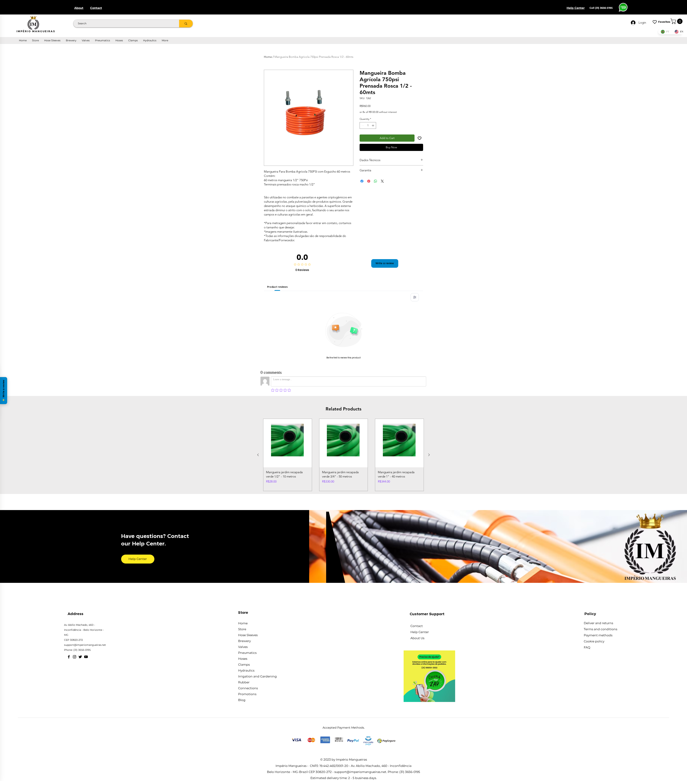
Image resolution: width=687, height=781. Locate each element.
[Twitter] (80, 657)
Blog (241, 700)
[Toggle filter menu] (415, 297)
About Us (417, 638)
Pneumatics (247, 653)
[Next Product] (429, 455)
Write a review (385, 263)
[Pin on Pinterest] (369, 181)
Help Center (420, 632)
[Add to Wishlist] (419, 138)
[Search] (186, 23)
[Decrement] (362, 125)
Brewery (244, 641)
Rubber (244, 682)
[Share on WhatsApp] (375, 181)
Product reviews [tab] (277, 287)
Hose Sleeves (248, 635)
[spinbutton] (368, 125)
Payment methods (598, 635)
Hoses (242, 658)
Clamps (244, 664)
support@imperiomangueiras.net (85, 645)
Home (268, 56)
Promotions (247, 694)
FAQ (587, 647)
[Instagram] (74, 657)
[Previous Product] (258, 455)
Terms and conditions (601, 629)
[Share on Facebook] (362, 181)
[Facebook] (69, 657)
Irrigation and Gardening (257, 676)
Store (242, 629)
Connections (248, 688)
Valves (243, 647)
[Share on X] (382, 181)
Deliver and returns (599, 623)
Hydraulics (246, 670)
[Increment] (373, 125)
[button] (677, 21)
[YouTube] (86, 657)
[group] (343, 454)
